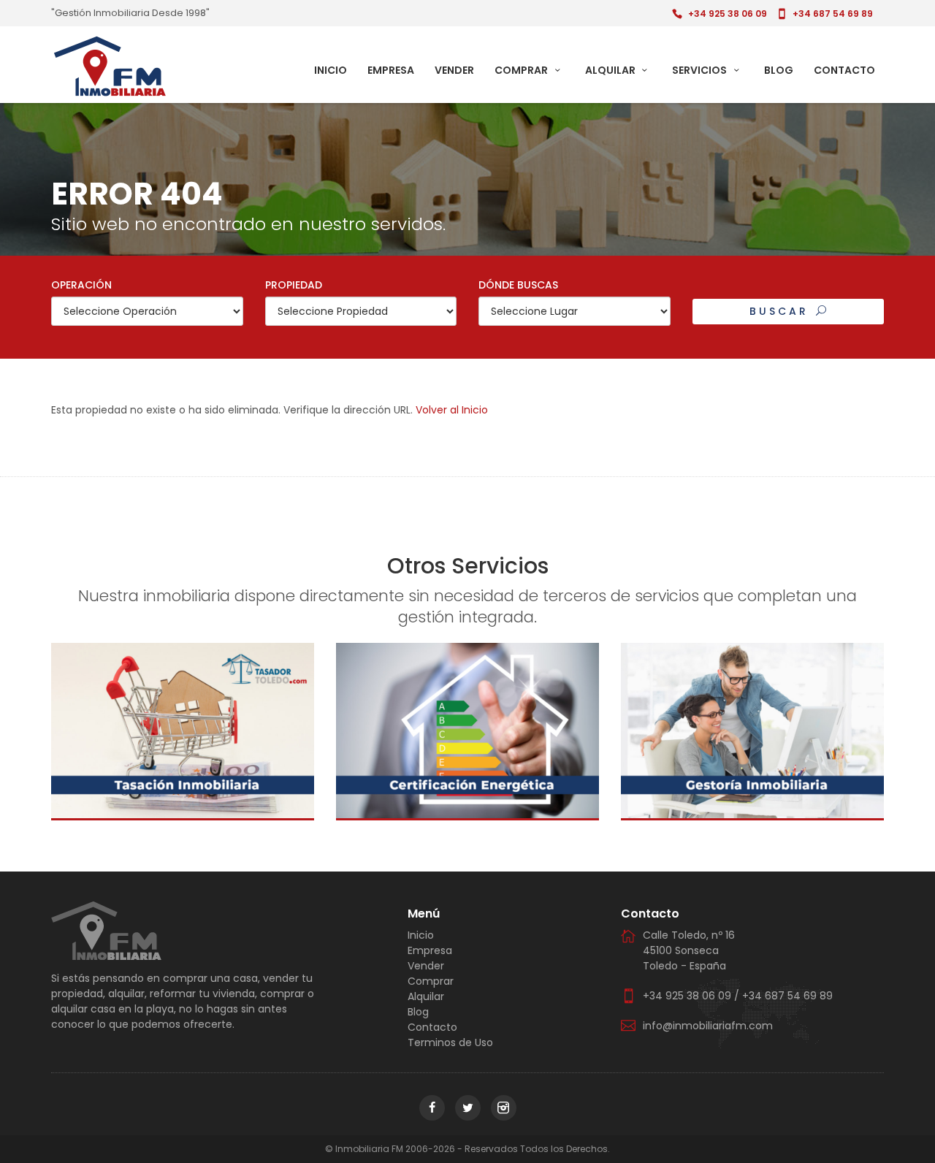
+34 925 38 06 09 (727, 13)
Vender (454, 70)
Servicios (700, 70)
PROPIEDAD (293, 285)
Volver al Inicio (452, 410)
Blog (778, 70)
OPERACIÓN (81, 285)
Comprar (522, 70)
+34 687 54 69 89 (833, 13)
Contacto (844, 70)
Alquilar (611, 70)
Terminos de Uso (450, 1042)
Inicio (330, 70)
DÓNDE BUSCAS (518, 285)
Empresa (390, 70)
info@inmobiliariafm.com (708, 1025)
